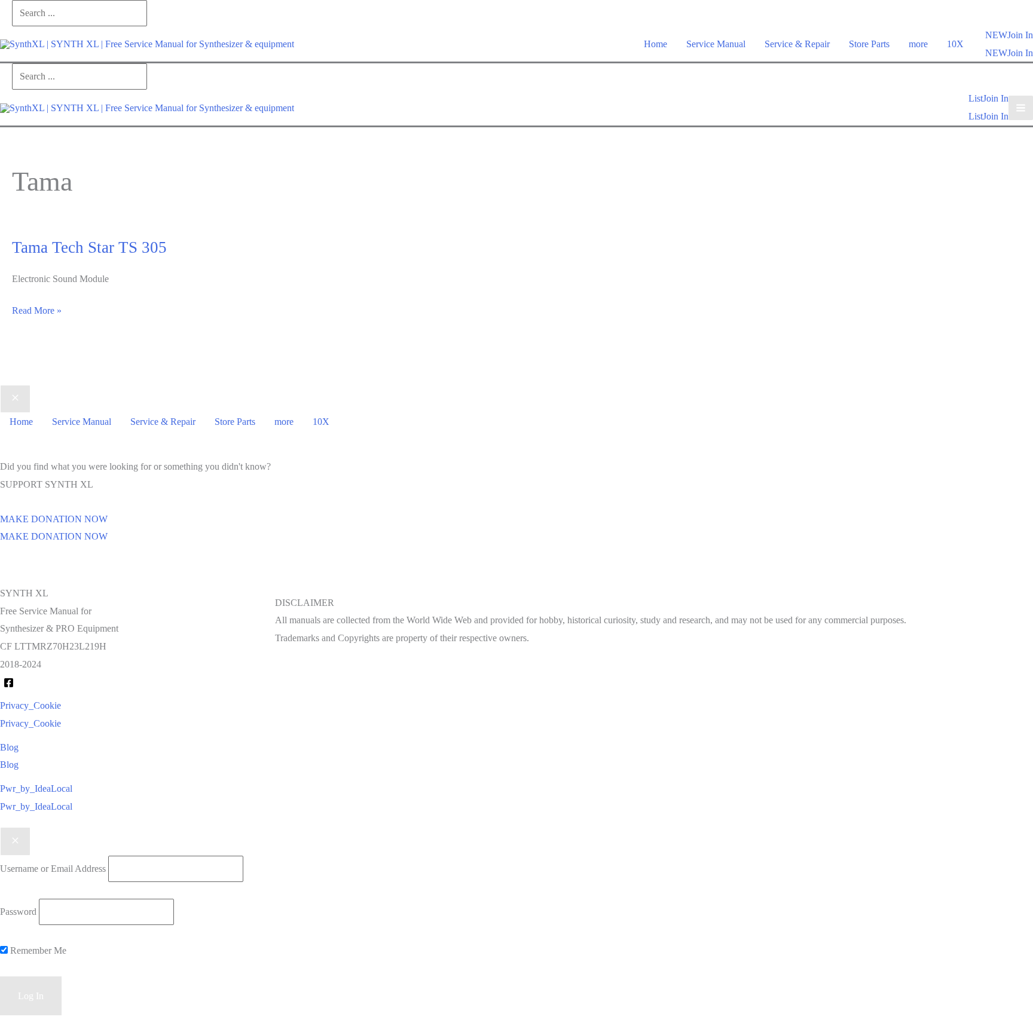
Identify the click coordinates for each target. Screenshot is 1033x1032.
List (975, 116)
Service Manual (715, 44)
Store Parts (869, 44)
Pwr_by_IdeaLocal (36, 806)
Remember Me (37, 950)
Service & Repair (797, 44)
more (918, 44)
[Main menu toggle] (1020, 108)
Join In (1020, 53)
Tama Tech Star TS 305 (89, 247)
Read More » (37, 312)
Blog (9, 765)
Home (655, 44)
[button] (996, 35)
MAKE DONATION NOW (54, 536)
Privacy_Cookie (30, 723)
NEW (996, 53)
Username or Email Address (53, 868)
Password (18, 912)
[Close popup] (15, 841)
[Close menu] (15, 399)
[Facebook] (9, 683)
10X (955, 44)
